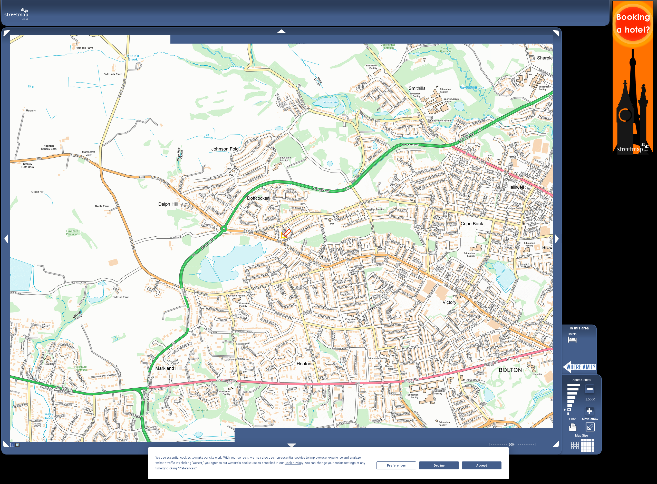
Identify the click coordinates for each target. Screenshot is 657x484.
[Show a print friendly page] (573, 425)
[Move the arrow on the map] (590, 425)
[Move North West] (5, 31)
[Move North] (281, 31)
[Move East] (557, 238)
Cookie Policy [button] (294, 463)
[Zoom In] (590, 411)
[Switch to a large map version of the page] (582, 444)
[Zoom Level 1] (572, 413)
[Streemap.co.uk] (16, 11)
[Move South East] (557, 444)
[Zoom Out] (590, 389)
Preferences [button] (187, 468)
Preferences (396, 465)
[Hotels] (572, 339)
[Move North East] (557, 31)
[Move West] (6, 238)
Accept (481, 465)
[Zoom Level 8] (572, 385)
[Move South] (291, 445)
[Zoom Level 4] (572, 401)
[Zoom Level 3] (572, 405)
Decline (439, 465)
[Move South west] (5, 444)
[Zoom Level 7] (572, 389)
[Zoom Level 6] (572, 393)
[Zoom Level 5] (572, 397)
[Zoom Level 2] (572, 409)
